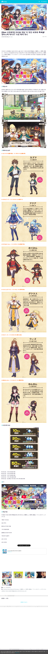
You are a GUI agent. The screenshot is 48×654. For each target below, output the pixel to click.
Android (5, 589)
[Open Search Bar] (39, 1)
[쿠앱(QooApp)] (4, 1)
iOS (14, 589)
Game (11, 589)
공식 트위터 (4, 542)
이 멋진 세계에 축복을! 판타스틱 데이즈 (13, 591)
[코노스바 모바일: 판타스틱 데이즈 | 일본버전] (24, 551)
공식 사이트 (4, 539)
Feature (8, 589)
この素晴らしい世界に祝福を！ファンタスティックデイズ (32, 589)
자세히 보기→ (17, 652)
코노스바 (24, 591)
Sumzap (17, 589)
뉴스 (4, 587)
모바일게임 (8, 587)
